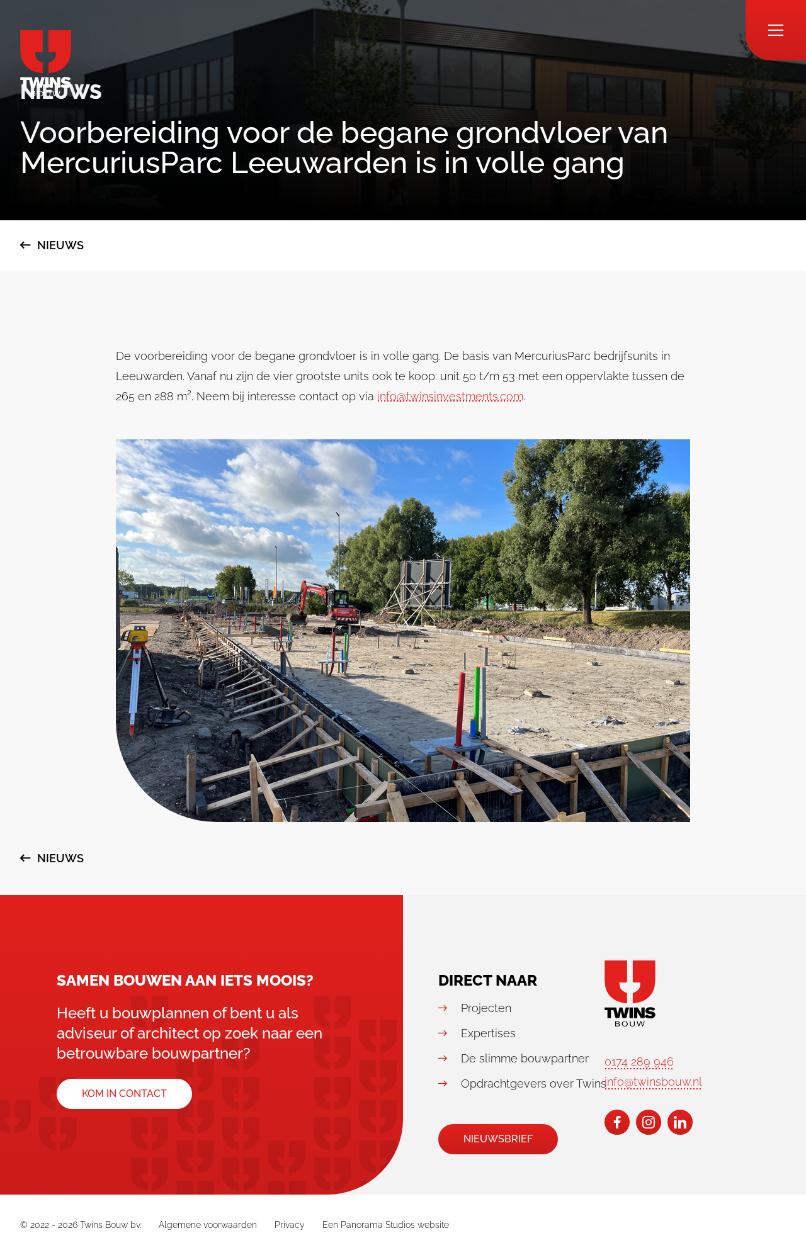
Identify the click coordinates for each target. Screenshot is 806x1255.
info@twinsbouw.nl (653, 1081)
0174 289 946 (639, 1061)
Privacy (290, 1225)
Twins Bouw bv (45, 63)
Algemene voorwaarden (208, 1225)
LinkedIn (680, 1122)
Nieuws (60, 245)
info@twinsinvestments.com (450, 396)
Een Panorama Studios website (385, 1225)
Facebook (617, 1122)
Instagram (648, 1122)
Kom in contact (124, 1094)
